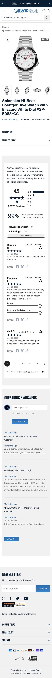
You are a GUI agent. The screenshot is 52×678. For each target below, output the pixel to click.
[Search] (47, 18)
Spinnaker (13, 119)
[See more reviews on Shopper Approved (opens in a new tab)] (27, 267)
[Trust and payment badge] (32, 658)
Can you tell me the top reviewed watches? (21, 438)
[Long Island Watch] (26, 11)
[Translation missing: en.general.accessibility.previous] (2, 3)
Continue (20, 421)
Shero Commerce (33, 673)
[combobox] (23, 18)
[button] (7, 90)
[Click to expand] (7, 40)
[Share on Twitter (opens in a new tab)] (22, 267)
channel (14, 520)
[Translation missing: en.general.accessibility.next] (49, 3)
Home (5, 27)
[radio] (36, 192)
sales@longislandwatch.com (22, 614)
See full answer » (39, 490)
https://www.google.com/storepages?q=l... (24, 452)
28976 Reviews (17, 206)
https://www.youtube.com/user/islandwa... (24, 524)
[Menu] (4, 11)
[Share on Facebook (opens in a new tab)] (17, 267)
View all (12, 539)
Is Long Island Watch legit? (19, 470)
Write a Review (26, 236)
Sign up (43, 588)
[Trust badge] (14, 604)
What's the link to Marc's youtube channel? (21, 510)
